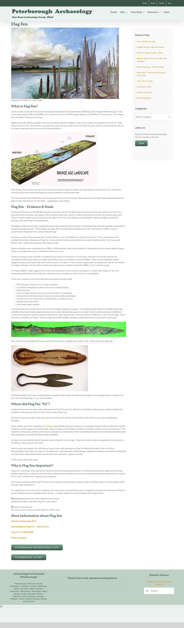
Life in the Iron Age (145, 81)
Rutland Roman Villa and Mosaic (150, 47)
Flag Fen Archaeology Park (23, 521)
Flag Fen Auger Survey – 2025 (150, 53)
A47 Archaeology (144, 98)
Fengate (49, 426)
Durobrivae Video (144, 87)
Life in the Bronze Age (146, 41)
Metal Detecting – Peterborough (150, 67)
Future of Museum (144, 92)
